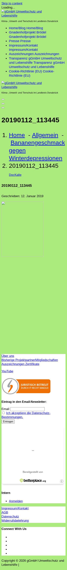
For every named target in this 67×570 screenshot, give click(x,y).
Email (5, 409)
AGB (4, 512)
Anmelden (16, 501)
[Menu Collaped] (2, 99)
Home (17, 135)
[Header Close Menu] (2, 103)
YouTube (7, 371)
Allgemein (45, 135)
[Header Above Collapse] (2, 107)
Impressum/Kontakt (15, 508)
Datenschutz (10, 516)
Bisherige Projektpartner (18, 360)
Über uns (7, 356)
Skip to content (11, 3)
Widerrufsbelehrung (15, 520)
